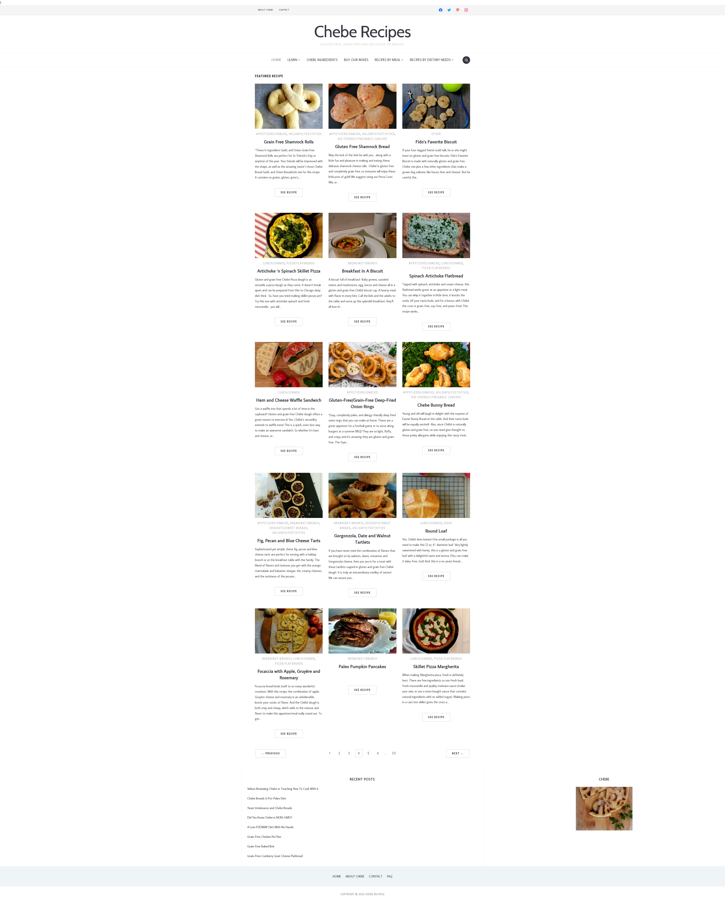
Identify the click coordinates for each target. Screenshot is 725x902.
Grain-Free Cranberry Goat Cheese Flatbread (275, 856)
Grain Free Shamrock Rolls (289, 141)
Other (436, 134)
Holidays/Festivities (305, 134)
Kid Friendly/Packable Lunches (362, 139)
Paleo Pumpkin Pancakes (362, 666)
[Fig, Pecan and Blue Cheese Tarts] (289, 495)
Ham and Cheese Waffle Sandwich (288, 400)
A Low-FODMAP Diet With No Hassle (270, 827)
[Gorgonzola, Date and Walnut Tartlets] (362, 495)
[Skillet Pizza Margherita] (436, 630)
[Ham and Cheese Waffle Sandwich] (289, 364)
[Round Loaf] (436, 495)
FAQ (389, 876)
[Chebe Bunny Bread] (436, 364)
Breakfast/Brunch (362, 263)
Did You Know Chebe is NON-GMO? (269, 817)
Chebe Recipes (362, 31)
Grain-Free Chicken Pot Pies (264, 837)
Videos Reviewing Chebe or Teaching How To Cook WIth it (283, 789)
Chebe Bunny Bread (436, 405)
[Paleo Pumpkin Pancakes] (362, 630)
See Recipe (289, 192)
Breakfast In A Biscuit (362, 271)
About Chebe (265, 9)
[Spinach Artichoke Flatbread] (436, 235)
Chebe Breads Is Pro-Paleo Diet (266, 798)
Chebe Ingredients (322, 60)
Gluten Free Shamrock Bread (362, 146)
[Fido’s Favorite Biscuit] (436, 106)
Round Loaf (436, 531)
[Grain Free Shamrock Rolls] (289, 106)
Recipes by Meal (387, 60)
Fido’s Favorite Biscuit (436, 141)
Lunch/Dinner (274, 263)
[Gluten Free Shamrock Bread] (362, 106)
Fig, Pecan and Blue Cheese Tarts (288, 540)
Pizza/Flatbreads (300, 263)
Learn (292, 60)
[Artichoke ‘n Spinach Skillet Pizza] (289, 235)
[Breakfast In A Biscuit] (362, 235)
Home (276, 60)
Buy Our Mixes (356, 60)
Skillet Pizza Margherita (436, 666)
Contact (284, 9)
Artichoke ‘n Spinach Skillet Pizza (288, 271)
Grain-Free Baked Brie (260, 846)
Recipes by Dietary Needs (430, 60)
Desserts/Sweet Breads (288, 528)
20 (394, 753)
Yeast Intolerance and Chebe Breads (269, 808)
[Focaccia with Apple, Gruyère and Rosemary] (289, 630)
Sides (448, 523)
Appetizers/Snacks (271, 134)
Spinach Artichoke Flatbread (436, 276)
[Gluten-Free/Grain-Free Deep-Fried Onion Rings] (362, 364)
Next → (458, 753)
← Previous (270, 753)
